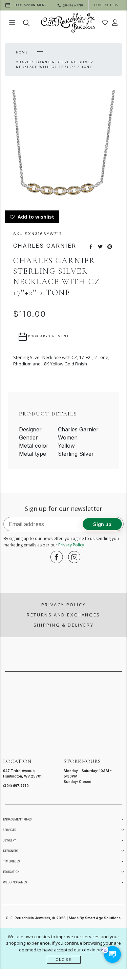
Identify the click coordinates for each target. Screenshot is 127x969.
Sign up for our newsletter (63, 508)
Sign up (102, 524)
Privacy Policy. (71, 545)
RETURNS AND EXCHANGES (63, 615)
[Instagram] (72, 557)
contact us (106, 5)
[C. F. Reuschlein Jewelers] (68, 22)
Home (22, 52)
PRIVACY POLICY (63, 605)
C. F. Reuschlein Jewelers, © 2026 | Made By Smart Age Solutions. (64, 918)
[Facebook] (55, 557)
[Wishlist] (105, 22)
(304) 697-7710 (15, 785)
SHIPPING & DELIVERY (63, 625)
